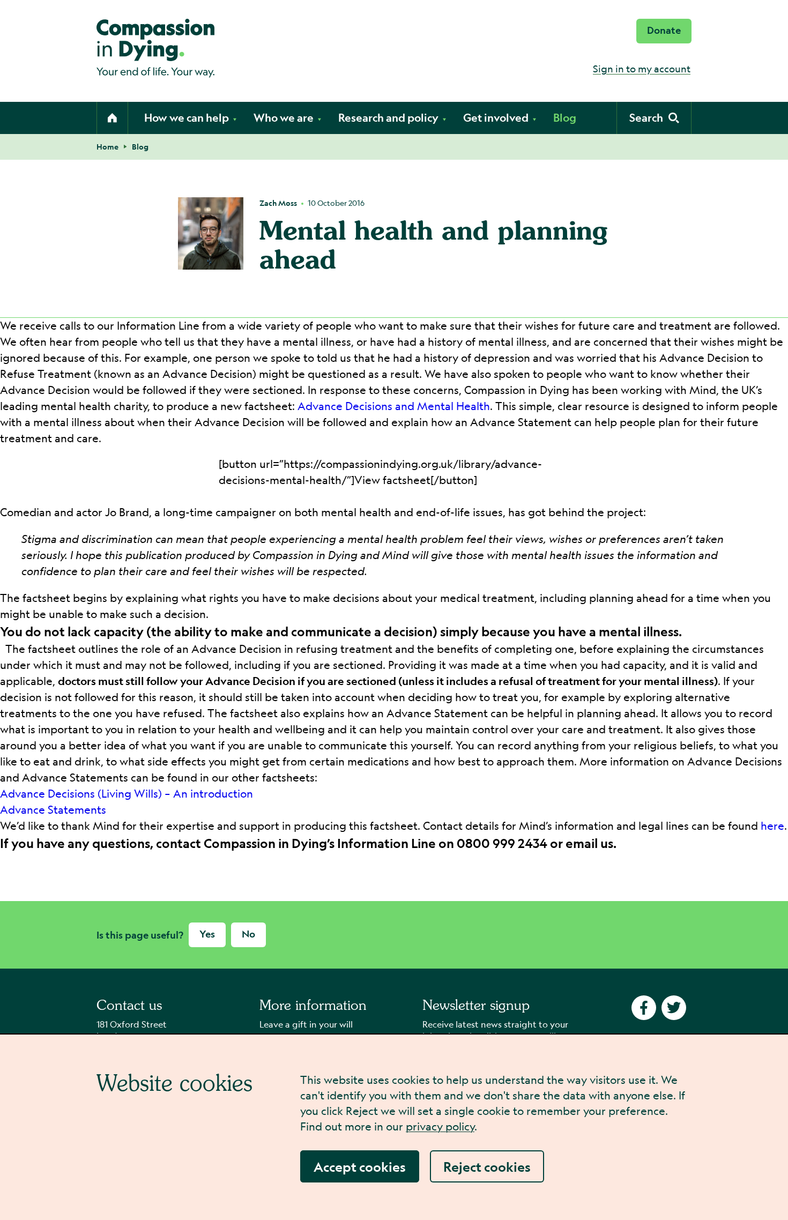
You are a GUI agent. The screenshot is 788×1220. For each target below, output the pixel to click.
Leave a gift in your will (306, 1024)
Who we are (284, 117)
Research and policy (388, 117)
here (772, 825)
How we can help (186, 117)
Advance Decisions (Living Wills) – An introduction (126, 793)
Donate (664, 30)
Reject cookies (487, 1166)
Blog (564, 117)
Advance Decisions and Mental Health (394, 406)
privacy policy (440, 1126)
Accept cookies (360, 1166)
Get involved (496, 117)
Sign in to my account (641, 69)
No (248, 934)
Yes (207, 934)
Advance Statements (53, 809)
